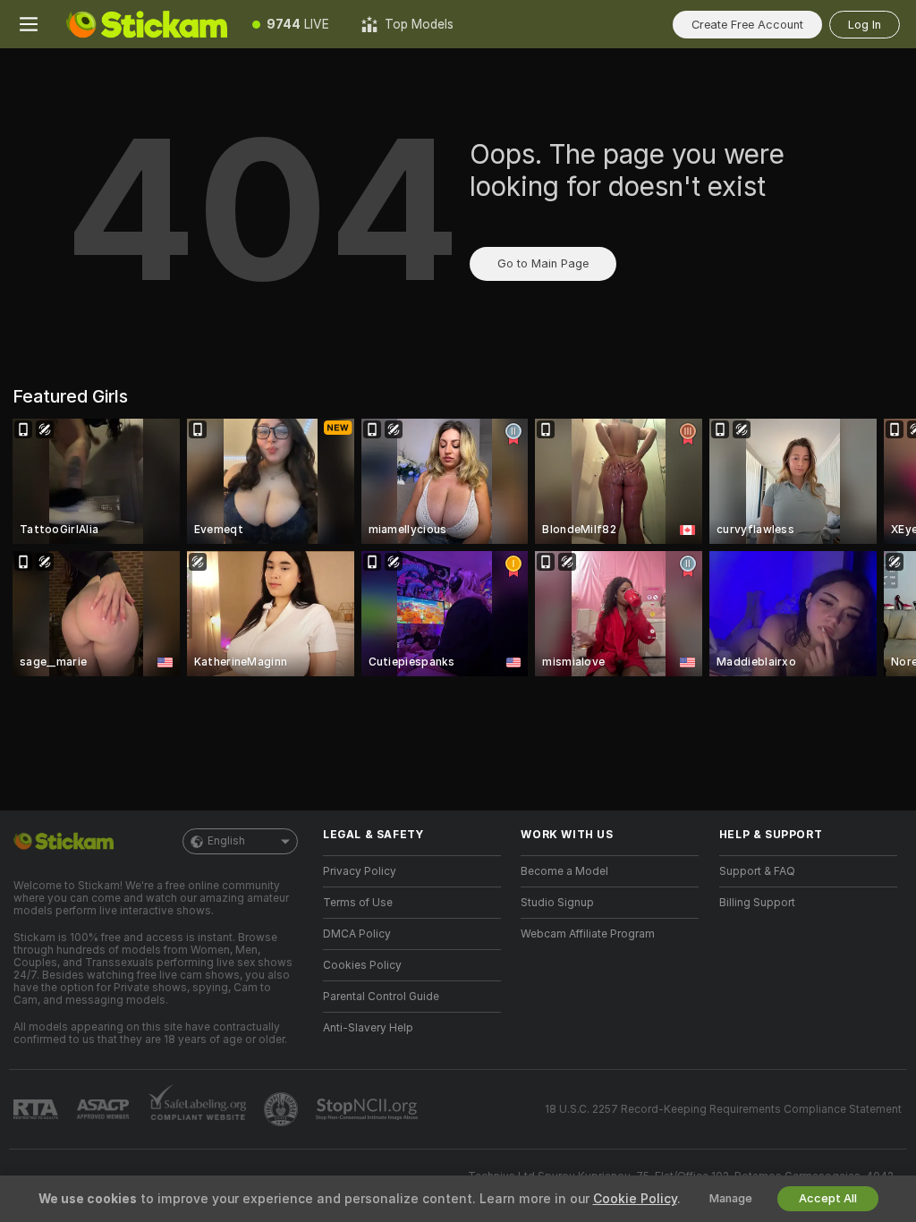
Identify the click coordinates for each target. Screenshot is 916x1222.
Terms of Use (358, 902)
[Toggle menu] (28, 24)
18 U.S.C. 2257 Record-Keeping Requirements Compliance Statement (723, 1109)
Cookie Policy (635, 1199)
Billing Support (757, 902)
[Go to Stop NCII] (368, 1109)
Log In (864, 24)
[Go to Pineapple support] (282, 1109)
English (226, 841)
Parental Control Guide (381, 996)
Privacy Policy (359, 871)
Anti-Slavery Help (368, 1028)
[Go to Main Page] (146, 24)
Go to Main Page (543, 263)
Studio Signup (557, 902)
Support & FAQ (757, 871)
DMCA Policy (357, 934)
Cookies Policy (362, 965)
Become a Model (564, 871)
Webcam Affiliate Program (588, 934)
